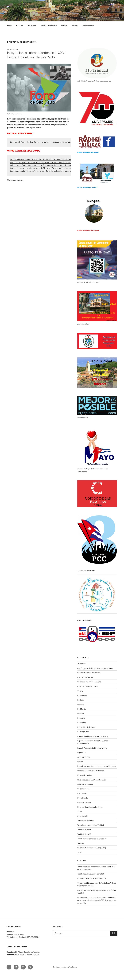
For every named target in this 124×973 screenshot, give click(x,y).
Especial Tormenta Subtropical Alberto (92, 748)
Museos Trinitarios (84, 775)
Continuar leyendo (15, 180)
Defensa (80, 704)
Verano (80, 852)
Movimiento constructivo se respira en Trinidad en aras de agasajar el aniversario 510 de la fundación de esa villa (96, 900)
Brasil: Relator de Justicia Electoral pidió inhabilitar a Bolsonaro (46, 162)
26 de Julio (81, 664)
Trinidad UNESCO (84, 834)
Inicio (9, 26)
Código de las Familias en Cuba (89, 682)
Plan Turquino (82, 793)
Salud (79, 811)
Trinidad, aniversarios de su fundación (91, 839)
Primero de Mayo (84, 802)
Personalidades (83, 789)
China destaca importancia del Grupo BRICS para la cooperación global (47, 160)
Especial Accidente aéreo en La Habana (92, 736)
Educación (81, 723)
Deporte (80, 714)
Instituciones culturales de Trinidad (90, 771)
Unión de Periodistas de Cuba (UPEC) (91, 848)
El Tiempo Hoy (83, 732)
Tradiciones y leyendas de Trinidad (90, 825)
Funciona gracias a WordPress (65, 967)
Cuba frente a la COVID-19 (87, 686)
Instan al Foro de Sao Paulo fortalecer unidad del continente (43, 142)
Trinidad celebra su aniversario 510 (90, 874)
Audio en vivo (88, 26)
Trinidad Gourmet (84, 830)
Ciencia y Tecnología (85, 677)
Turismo (75, 26)
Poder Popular (82, 798)
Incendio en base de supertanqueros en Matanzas (96, 766)
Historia (80, 762)
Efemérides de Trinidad (86, 727)
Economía (81, 718)
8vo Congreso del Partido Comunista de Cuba (95, 668)
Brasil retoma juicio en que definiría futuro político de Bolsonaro (46, 168)
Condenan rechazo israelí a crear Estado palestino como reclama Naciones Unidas (52, 171)
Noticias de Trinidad (49, 26)
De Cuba (19, 26)
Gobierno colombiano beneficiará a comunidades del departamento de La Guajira (51, 165)
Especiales (81, 752)
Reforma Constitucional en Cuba (89, 807)
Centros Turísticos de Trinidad (88, 673)
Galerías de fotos (83, 757)
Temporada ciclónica (85, 821)
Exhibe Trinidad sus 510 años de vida (91, 878)
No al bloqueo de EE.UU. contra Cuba (91, 780)
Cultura (64, 26)
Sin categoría (82, 816)
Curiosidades (82, 695)
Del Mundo (31, 26)
